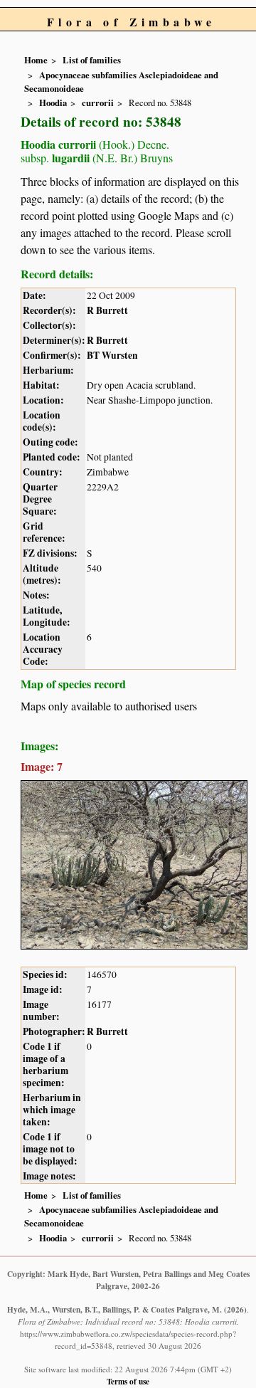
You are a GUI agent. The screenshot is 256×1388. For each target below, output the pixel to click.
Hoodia (53, 102)
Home (36, 59)
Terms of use (128, 1381)
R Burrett (107, 310)
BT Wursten (112, 355)
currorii (98, 102)
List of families (92, 59)
